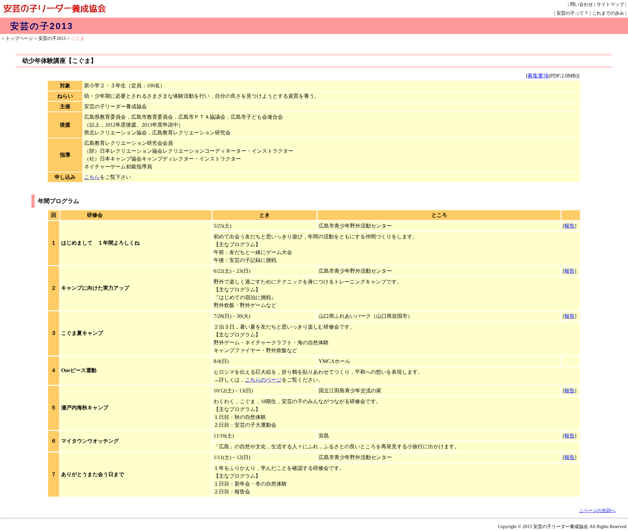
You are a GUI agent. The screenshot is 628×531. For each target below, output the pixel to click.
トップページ (19, 38)
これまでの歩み (608, 13)
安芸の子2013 (52, 38)
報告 (569, 226)
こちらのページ (263, 380)
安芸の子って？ (572, 13)
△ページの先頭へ (597, 510)
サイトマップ (610, 4)
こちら (92, 177)
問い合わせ (581, 4)
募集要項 (538, 75)
